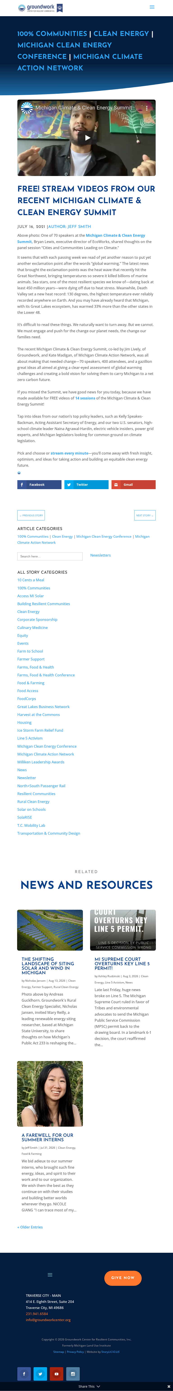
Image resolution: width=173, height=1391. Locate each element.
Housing (24, 722)
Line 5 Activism (30, 738)
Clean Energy (121, 34)
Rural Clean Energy (33, 801)
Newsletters (100, 555)
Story (110, 1352)
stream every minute (69, 453)
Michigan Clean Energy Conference (104, 536)
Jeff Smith (31, 1148)
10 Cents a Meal (30, 579)
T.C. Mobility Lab (31, 825)
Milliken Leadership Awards (40, 762)
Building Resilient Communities (43, 603)
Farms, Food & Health (35, 667)
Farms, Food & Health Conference (46, 675)
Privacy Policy (75, 1352)
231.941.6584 (37, 1313)
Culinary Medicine (32, 627)
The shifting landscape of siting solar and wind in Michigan (48, 966)
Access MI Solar (30, 595)
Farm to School (30, 651)
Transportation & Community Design (48, 833)
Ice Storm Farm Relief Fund (40, 730)
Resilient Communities (36, 793)
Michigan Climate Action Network (45, 754)
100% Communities (52, 34)
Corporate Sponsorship (37, 619)
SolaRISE (24, 817)
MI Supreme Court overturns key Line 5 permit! (122, 964)
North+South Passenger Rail (41, 785)
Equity (22, 635)
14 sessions (85, 398)
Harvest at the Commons (38, 714)
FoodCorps (26, 698)
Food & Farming (30, 682)
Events (23, 643)
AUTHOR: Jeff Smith (69, 227)
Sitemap (58, 1352)
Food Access (27, 690)
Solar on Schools (31, 809)
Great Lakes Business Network (43, 706)
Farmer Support (31, 659)
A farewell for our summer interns (47, 1137)
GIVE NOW (123, 1278)
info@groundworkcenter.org (48, 1319)
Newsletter (26, 777)
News (22, 769)
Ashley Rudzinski (109, 976)
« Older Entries (30, 1227)
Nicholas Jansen (35, 981)
